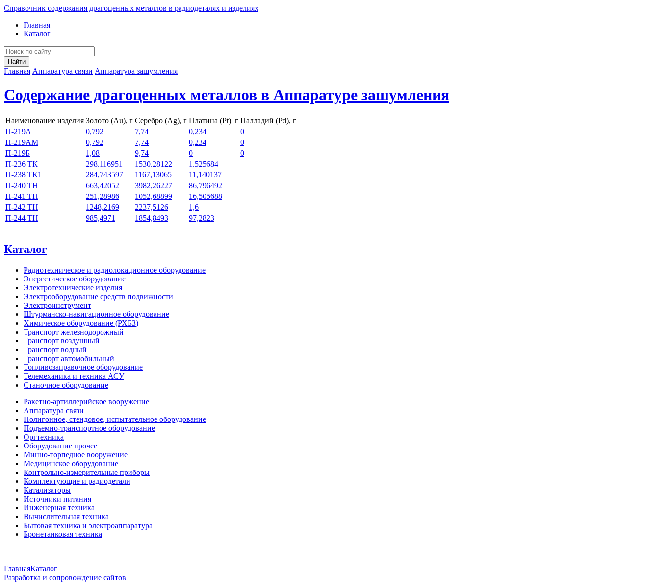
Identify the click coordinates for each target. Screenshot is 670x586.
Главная (37, 25)
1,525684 (203, 164)
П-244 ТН (21, 218)
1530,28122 (153, 164)
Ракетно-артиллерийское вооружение (86, 401)
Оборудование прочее (60, 446)
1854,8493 (151, 218)
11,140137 (205, 174)
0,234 (197, 131)
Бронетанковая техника (63, 534)
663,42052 (102, 185)
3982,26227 (153, 185)
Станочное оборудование (66, 385)
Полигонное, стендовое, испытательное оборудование (115, 419)
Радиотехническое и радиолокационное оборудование (115, 270)
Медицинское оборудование (71, 463)
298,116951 (104, 164)
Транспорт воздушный (62, 340)
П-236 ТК (21, 164)
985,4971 (100, 218)
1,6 (194, 207)
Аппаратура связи (62, 71)
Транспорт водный (55, 349)
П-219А (18, 131)
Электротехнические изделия (73, 287)
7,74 (142, 131)
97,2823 (201, 218)
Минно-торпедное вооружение (76, 454)
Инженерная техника (59, 507)
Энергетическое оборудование (75, 279)
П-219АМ (21, 142)
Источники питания (57, 499)
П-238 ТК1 (23, 174)
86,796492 (205, 185)
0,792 (94, 131)
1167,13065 (153, 174)
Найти (17, 61)
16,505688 (205, 196)
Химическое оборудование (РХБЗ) (81, 323)
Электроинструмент (57, 305)
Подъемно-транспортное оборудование (89, 428)
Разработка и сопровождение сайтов (65, 577)
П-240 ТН (21, 185)
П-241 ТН (21, 196)
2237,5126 (151, 207)
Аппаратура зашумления (136, 71)
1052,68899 (153, 196)
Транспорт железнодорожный (74, 332)
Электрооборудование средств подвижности (98, 296)
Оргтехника (44, 437)
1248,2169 (102, 207)
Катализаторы (47, 490)
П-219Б (17, 153)
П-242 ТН (21, 207)
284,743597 (104, 174)
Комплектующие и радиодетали (77, 481)
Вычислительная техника (66, 516)
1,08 (93, 153)
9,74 (142, 153)
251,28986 (102, 196)
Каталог (37, 33)
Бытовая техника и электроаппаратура (88, 525)
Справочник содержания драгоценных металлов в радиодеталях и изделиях (131, 8)
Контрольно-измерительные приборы (87, 472)
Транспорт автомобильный (69, 358)
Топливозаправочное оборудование (83, 367)
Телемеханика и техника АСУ (74, 376)
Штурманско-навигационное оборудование (96, 314)
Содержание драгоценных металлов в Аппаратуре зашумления (226, 95)
